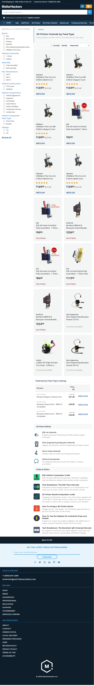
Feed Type (6, 118)
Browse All (6, 137)
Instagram (44, 562)
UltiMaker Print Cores (13, 50)
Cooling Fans (10, 112)
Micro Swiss (10, 39)
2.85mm (9, 59)
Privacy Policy (9, 649)
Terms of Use (9, 652)
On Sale (57, 46)
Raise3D (9, 44)
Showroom (8, 597)
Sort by (64, 46)
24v (7, 133)
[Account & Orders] (82, 6)
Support (6, 607)
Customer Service (40, 2)
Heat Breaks (10, 101)
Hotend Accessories (10, 116)
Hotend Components (11, 93)
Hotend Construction (11, 84)
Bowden (9, 124)
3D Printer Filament (50, 23)
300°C (8, 77)
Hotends (41, 29)
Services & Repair (11, 614)
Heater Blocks (11, 104)
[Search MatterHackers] (89, 12)
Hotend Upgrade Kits (13, 95)
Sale (17, 23)
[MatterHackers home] (12, 7)
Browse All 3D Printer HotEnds (16, 29)
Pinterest (54, 562)
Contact (6, 629)
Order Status (9, 632)
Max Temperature (10, 72)
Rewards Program (11, 639)
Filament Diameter (10, 53)
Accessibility (8, 656)
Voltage (5, 127)
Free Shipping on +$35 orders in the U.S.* (17, 2)
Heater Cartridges (12, 106)
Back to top (47, 540)
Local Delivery (9, 635)
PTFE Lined (10, 86)
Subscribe (47, 557)
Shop (5, 590)
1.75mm (9, 56)
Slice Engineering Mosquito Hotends (18, 47)
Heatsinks (9, 98)
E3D (7, 36)
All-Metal (9, 89)
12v (7, 130)
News (5, 594)
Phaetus (9, 41)
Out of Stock (40, 238)
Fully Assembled (11, 65)
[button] (47, 18)
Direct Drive (10, 121)
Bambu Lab (64, 23)
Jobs (4, 642)
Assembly (6, 62)
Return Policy (9, 646)
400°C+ (8, 80)
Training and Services (79, 23)
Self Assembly (11, 68)
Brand (4, 33)
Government (8, 611)
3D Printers (36, 23)
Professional (9, 601)
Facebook (35, 562)
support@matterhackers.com (19, 579)
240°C (8, 74)
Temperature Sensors (13, 109)
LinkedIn (49, 562)
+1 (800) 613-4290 (53, 2)
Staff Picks (25, 23)
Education (7, 604)
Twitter (40, 562)
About (5, 625)
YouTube (59, 562)
